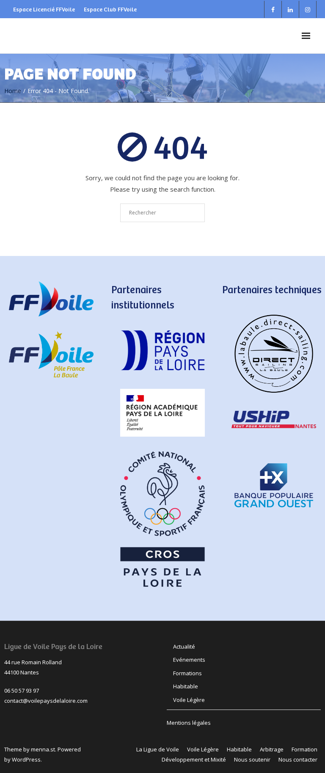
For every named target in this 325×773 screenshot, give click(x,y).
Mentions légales (189, 722)
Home (12, 91)
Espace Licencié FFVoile (44, 9)
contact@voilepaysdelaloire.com (46, 700)
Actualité (184, 646)
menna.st (43, 749)
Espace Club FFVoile (110, 9)
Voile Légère (189, 700)
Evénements (189, 659)
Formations (187, 673)
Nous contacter (297, 759)
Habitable (185, 686)
